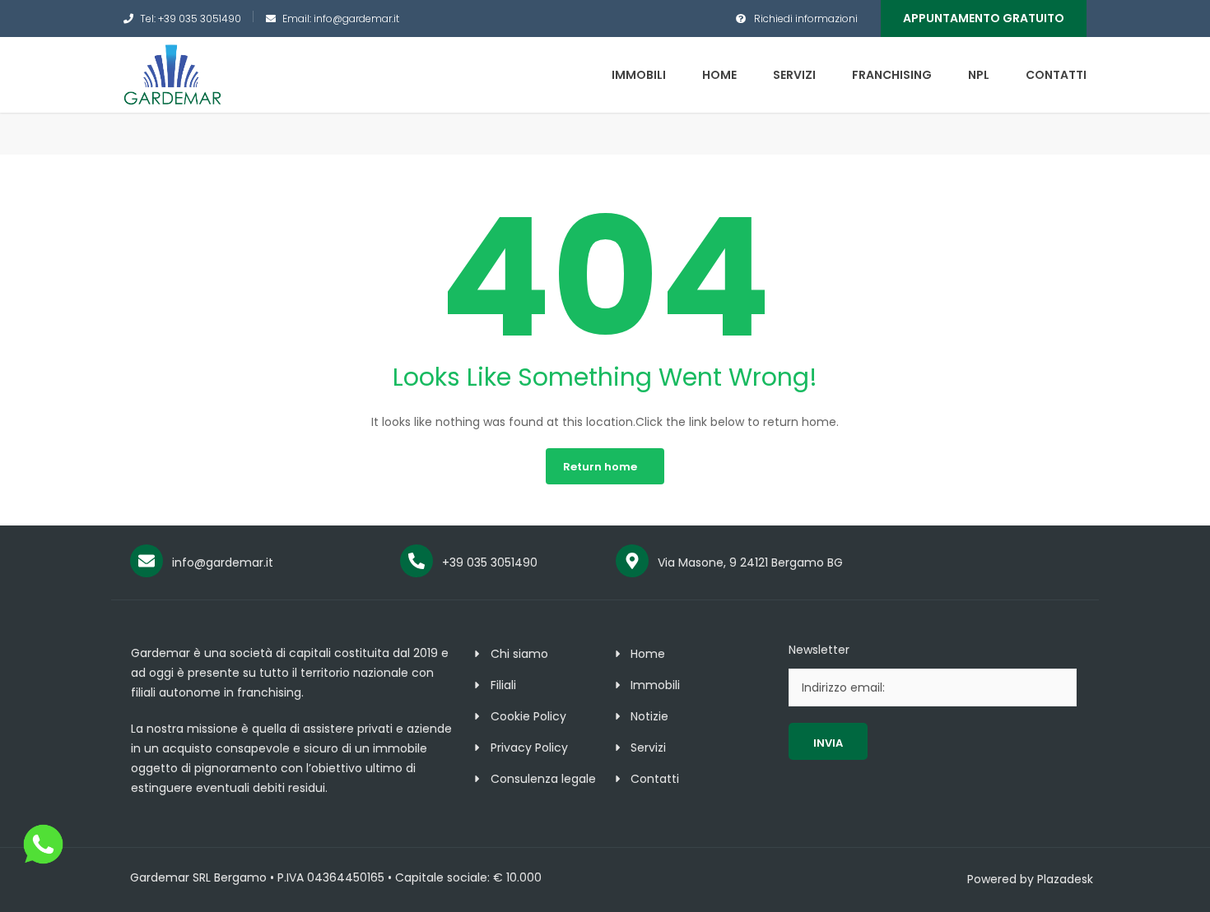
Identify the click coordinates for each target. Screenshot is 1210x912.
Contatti (1056, 75)
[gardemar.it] (172, 74)
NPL (978, 75)
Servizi (794, 75)
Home (719, 75)
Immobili (639, 75)
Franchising (892, 75)
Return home (600, 467)
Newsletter (819, 649)
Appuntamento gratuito (983, 18)
